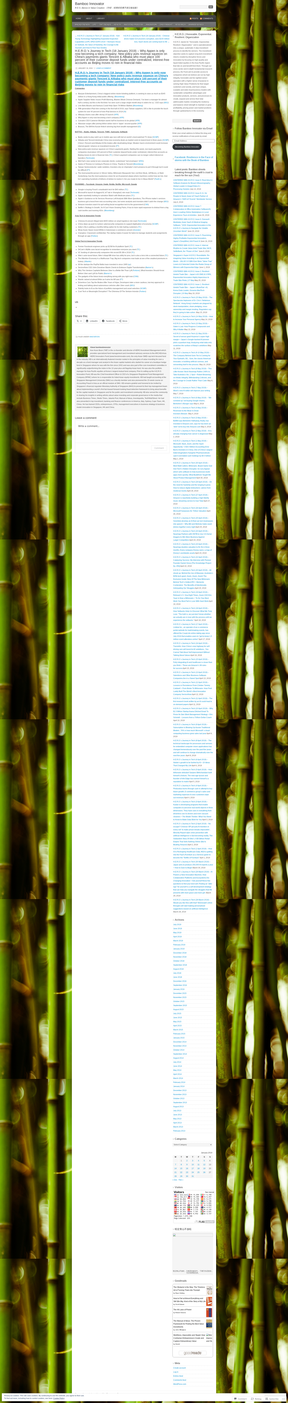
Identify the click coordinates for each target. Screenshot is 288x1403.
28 (175, 1176)
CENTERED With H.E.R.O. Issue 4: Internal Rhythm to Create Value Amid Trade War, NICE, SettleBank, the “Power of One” (192, 248)
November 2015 (179, 997)
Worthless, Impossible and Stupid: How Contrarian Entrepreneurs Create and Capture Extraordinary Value (189, 1338)
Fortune (136, 270)
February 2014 (179, 1082)
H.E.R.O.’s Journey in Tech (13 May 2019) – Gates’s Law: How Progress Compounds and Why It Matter (191, 326)
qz (129, 264)
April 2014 (177, 1074)
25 (198, 1172)
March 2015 (178, 1030)
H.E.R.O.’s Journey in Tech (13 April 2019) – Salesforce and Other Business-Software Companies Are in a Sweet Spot (191, 675)
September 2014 (180, 1054)
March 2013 (178, 1127)
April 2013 (177, 1123)
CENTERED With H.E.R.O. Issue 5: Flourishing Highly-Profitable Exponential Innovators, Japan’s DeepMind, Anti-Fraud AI (192, 238)
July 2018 (177, 973)
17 (193, 1168)
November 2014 (179, 1046)
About (89, 19)
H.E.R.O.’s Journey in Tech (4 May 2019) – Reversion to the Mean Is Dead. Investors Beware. (190, 411)
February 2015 (179, 1034)
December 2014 (179, 1042)
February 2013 (179, 1131)
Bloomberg (119, 97)
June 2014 (177, 1066)
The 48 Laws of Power (182, 1310)
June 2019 (177, 929)
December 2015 (179, 993)
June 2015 (177, 1018)
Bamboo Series (196, 25)
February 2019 (179, 945)
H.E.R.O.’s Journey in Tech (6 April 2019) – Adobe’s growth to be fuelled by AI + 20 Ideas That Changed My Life (191, 763)
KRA (141, 161)
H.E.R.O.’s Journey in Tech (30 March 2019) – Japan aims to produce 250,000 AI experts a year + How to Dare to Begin (193, 865)
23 (187, 1172)
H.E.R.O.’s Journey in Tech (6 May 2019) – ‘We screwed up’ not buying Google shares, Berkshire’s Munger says (192, 401)
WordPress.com (179, 1384)
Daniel (178, 1344)
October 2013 (178, 1098)
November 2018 (179, 957)
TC (111, 155)
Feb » (181, 1180)
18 (198, 1168)
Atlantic (88, 261)
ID (139, 127)
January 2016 (178, 989)
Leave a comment (103, 68)
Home (78, 19)
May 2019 (177, 933)
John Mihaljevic (181, 1330)
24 (193, 1172)
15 (181, 1168)
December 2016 (179, 981)
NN (147, 204)
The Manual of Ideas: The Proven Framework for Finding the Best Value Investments (188, 1324)
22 (181, 1172)
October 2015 (178, 1001)
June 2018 (177, 977)
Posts (195, 19)
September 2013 (180, 1103)
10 (193, 1165)
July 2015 (177, 1014)
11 (199, 1165)
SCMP (155, 137)
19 (204, 1168)
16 (187, 1168)
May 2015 (177, 1022)
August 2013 (178, 1107)
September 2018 (180, 965)
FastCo (158, 179)
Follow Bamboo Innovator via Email (194, 128)
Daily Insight (166, 25)
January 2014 (178, 1086)
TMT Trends (105, 25)
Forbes (94, 236)
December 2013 (179, 1090)
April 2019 (177, 937)
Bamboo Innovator (89, 4)
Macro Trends (82, 25)
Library (101, 19)
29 (181, 1176)
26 (204, 1172)
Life (94, 25)
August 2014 (178, 1058)
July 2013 (177, 1111)
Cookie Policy (58, 1398)
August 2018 (178, 969)
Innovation (151, 25)
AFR (116, 115)
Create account (179, 1368)
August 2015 (178, 1009)
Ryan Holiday (180, 1293)
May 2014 (177, 1070)
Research (181, 25)
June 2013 (177, 1115)
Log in (175, 1372)
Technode (90, 158)
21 (175, 1172)
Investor (137, 230)
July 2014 (177, 1062)
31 (193, 1176)
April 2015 (177, 1026)
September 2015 (180, 1005)
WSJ (166, 103)
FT (117, 146)
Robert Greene (181, 1312)
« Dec (174, 1180)
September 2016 (180, 985)
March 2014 (178, 1078)
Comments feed (179, 1380)
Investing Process (133, 25)
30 (187, 1176)
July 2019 (177, 924)
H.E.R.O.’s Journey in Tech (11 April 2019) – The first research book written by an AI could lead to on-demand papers (192, 701)
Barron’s (149, 267)
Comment (159, 448)
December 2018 (179, 953)
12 (204, 1165)
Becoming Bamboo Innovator (187, 147)
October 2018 (178, 961)
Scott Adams (180, 1304)
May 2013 (177, 1119)
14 (175, 1168)
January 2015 (178, 1038)
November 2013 (179, 1094)
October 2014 (178, 1050)
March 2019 (178, 941)
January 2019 (178, 949)
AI (125, 112)
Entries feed (178, 1376)
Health (117, 25)
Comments (207, 19)
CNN (136, 276)
